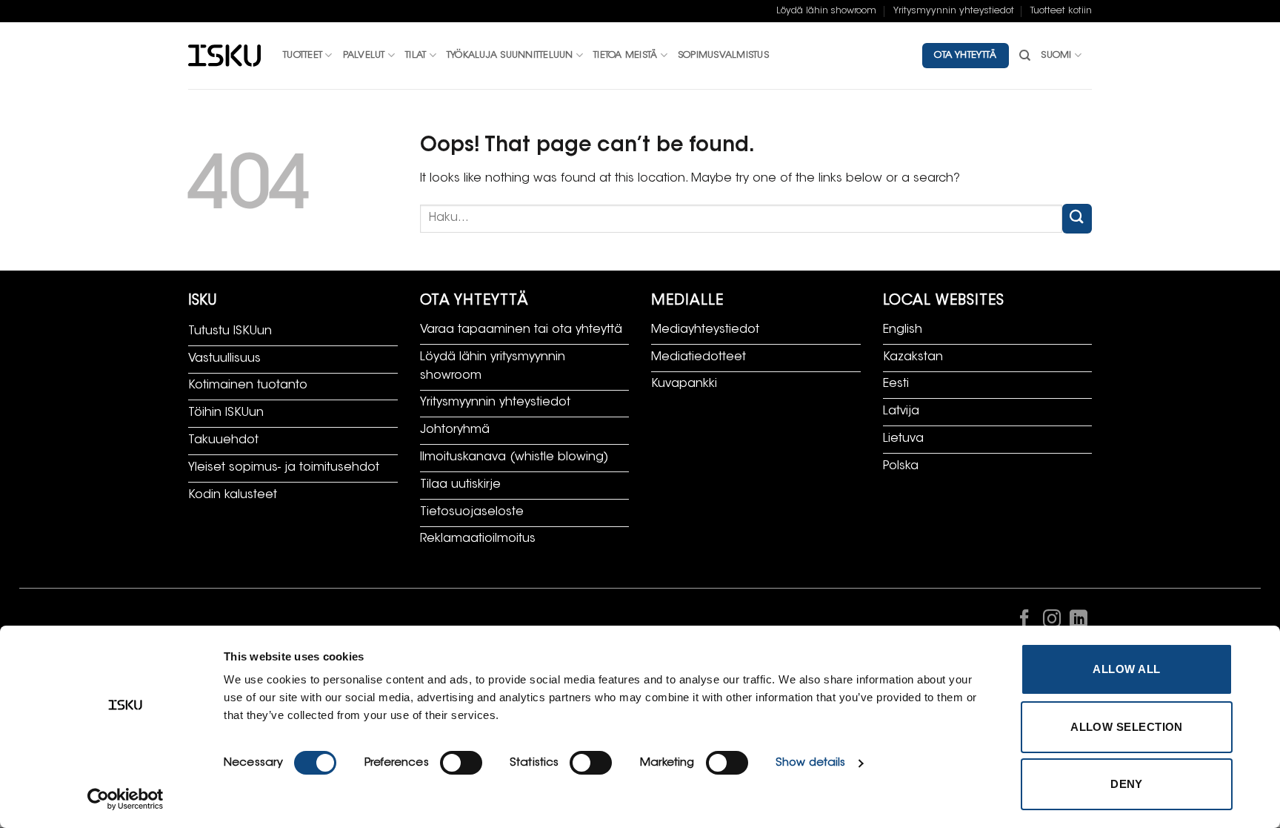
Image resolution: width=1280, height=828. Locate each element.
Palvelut (364, 55)
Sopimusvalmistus (723, 55)
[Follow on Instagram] (1051, 622)
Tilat (415, 55)
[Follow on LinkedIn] (1078, 622)
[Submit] (1077, 218)
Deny (1126, 784)
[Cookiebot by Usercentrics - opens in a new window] (125, 799)
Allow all (1126, 669)
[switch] (461, 763)
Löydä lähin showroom (826, 11)
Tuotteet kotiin (1061, 11)
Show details (810, 763)
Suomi (1056, 55)
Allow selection (1126, 727)
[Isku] (224, 56)
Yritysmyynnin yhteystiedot (953, 11)
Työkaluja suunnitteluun (510, 55)
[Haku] (1024, 56)
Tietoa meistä (625, 55)
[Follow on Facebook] (1024, 622)
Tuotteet (302, 55)
